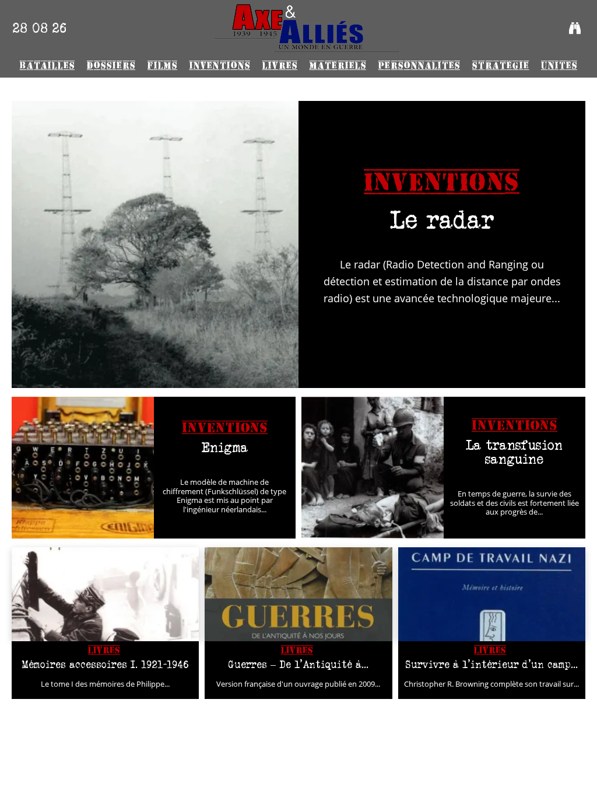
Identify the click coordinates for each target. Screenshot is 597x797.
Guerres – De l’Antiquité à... (298, 664)
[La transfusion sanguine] (372, 468)
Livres (104, 650)
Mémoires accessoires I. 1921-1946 (105, 664)
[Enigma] (83, 468)
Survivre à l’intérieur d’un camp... (492, 664)
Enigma (224, 447)
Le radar (442, 219)
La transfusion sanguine (514, 452)
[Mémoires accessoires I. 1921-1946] (105, 594)
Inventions (441, 182)
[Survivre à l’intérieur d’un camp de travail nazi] (491, 594)
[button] (575, 28)
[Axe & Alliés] (306, 28)
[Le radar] (155, 244)
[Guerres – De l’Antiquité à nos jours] (298, 594)
